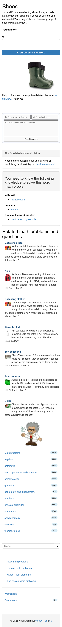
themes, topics (30, 531)
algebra (30, 459)
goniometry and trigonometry (30, 492)
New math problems (17, 561)
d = (4, 36)
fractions (15, 209)
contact (39, 620)
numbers (30, 498)
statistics (30, 524)
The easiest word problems (21, 581)
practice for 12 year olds (23, 219)
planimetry (30, 511)
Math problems (30, 452)
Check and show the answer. (31, 52)
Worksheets (11, 593)
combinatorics (30, 479)
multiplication (18, 199)
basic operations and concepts (30, 472)
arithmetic (30, 466)
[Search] (57, 545)
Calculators (30, 600)
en (46, 620)
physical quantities (30, 505)
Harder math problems (19, 574)
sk (50, 620)
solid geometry (30, 518)
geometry (30, 485)
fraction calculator (45, 164)
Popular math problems (19, 568)
